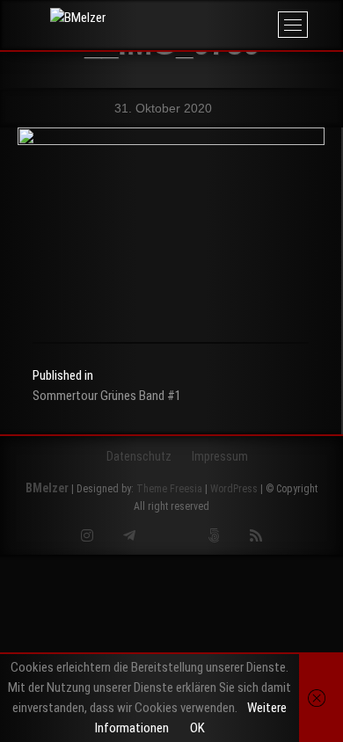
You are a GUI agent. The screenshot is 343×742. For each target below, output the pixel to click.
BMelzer (47, 488)
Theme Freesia (169, 489)
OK (197, 728)
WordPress (234, 489)
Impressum (220, 456)
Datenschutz (139, 456)
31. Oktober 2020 (161, 108)
